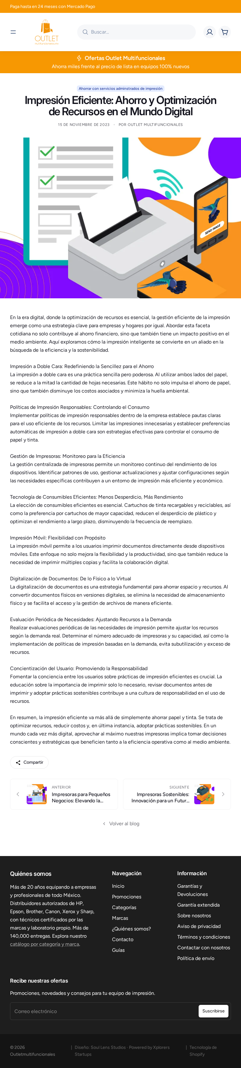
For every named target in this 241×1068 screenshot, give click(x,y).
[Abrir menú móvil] (13, 32)
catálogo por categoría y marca (44, 944)
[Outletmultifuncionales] (47, 32)
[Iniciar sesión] (209, 32)
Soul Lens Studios (108, 1047)
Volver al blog (124, 824)
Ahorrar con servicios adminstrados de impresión (121, 88)
